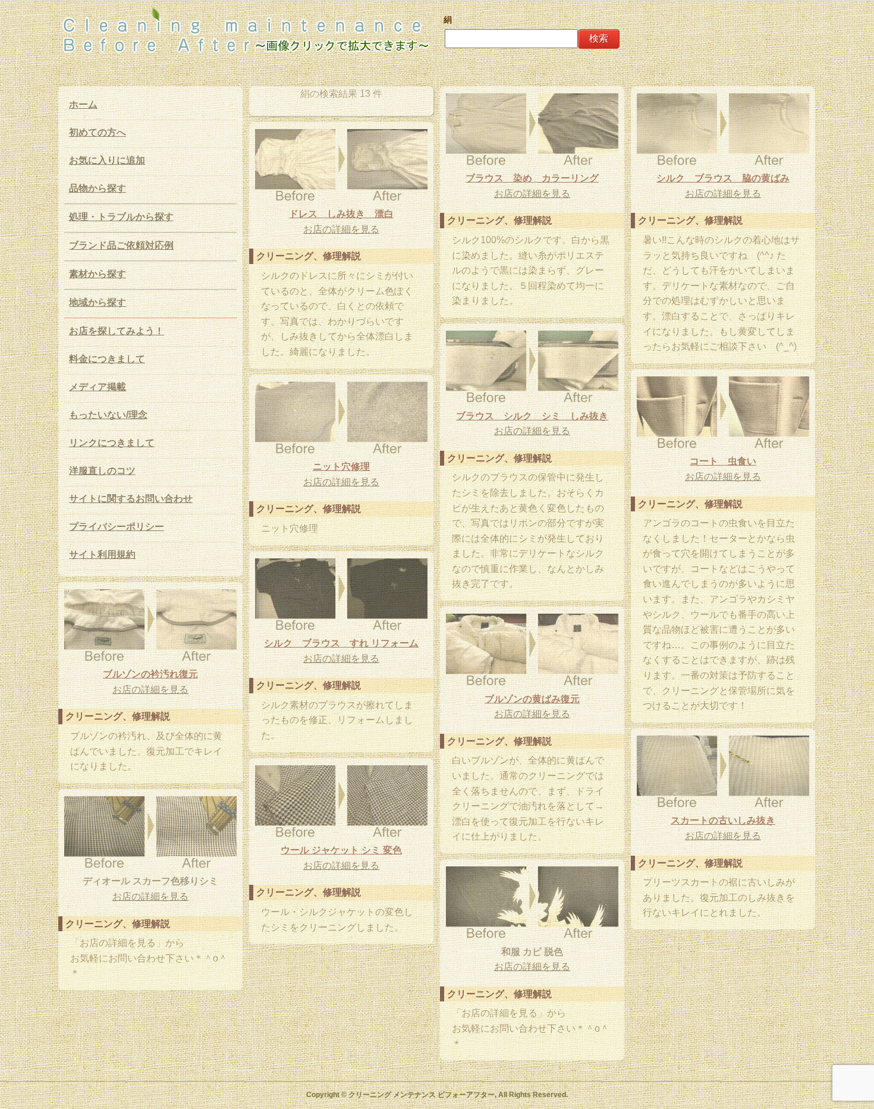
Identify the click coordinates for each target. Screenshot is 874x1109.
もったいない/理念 (108, 415)
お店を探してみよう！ (116, 331)
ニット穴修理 (341, 466)
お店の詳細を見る (532, 194)
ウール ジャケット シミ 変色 (341, 850)
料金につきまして (107, 359)
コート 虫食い (723, 461)
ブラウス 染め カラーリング (532, 178)
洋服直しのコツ (102, 471)
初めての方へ (97, 132)
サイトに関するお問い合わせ (131, 499)
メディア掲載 (97, 387)
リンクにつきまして (112, 443)
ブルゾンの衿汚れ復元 (150, 674)
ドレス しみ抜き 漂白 (341, 214)
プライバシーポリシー (116, 526)
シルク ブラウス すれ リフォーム (341, 643)
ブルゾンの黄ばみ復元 (532, 699)
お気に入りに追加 (107, 160)
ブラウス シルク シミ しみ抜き (532, 416)
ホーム (83, 104)
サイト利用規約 (102, 554)
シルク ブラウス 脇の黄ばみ (723, 178)
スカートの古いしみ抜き (723, 820)
